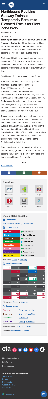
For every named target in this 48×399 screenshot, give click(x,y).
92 (26, 290)
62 (18, 283)
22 (9, 275)
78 (35, 286)
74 (18, 286)
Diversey (22, 314)
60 (9, 283)
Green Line (8, 242)
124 (34, 294)
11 (26, 272)
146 (9, 298)
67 (35, 283)
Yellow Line (8, 255)
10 (18, 272)
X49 (34, 279)
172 (34, 298)
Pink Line (7, 248)
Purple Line (8, 252)
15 (44, 272)
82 (44, 286)
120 (17, 294)
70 (44, 283)
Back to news (7, 165)
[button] (5, 5)
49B (25, 279)
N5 (35, 268)
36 (35, 275)
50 (44, 279)
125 (43, 294)
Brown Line (8, 238)
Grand (27, 310)
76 (26, 286)
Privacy (5, 379)
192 (43, 298)
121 (26, 294)
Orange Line (9, 245)
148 (17, 298)
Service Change (29, 235)
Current (14, 260)
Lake (32, 310)
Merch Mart (30, 314)
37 (44, 275)
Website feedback (9, 385)
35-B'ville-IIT (23, 318)
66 (26, 283)
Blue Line (7, 235)
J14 (34, 272)
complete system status (19, 330)
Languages (9, 394)
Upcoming (23, 260)
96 (44, 290)
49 (18, 279)
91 (18, 290)
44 (9, 279)
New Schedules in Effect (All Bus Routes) (18, 224)
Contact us (6, 388)
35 (26, 275)
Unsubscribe (7, 382)
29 (18, 275)
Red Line (7, 232)
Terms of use (7, 376)
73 (9, 286)
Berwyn (21, 310)
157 (26, 298)
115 (9, 294)
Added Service (28, 252)
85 (9, 290)
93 (35, 290)
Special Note (28, 242)
